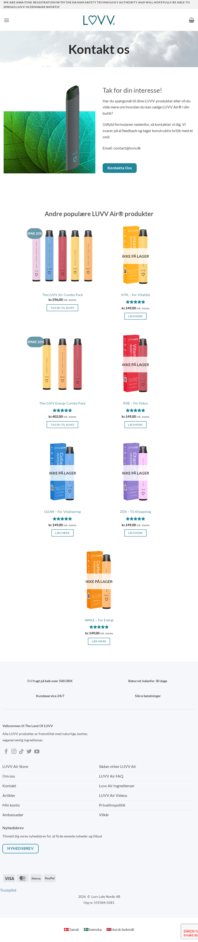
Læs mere (135, 316)
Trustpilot (8, 890)
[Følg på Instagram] (13, 752)
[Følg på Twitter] (29, 752)
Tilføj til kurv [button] (62, 307)
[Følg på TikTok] (21, 752)
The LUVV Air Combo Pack (62, 295)
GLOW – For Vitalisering (62, 512)
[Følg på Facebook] (6, 752)
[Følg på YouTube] (36, 752)
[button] (6, 20)
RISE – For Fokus (135, 403)
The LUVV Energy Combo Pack (62, 403)
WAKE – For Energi (99, 620)
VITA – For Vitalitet (135, 295)
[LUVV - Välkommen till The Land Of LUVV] (99, 20)
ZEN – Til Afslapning (135, 512)
